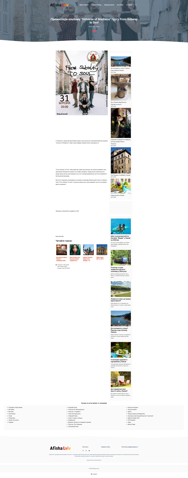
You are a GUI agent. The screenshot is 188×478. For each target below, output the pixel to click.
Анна (98, 26)
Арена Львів (131, 424)
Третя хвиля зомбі (62, 266)
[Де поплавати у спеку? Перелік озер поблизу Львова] (121, 61)
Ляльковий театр (73, 426)
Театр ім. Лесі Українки (75, 424)
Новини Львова (96, 5)
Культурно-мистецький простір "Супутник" (140, 416)
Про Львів (120, 5)
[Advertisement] (82, 127)
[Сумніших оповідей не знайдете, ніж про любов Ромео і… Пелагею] (121, 123)
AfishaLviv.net (96, 468)
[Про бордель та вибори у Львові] (121, 160)
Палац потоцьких (133, 407)
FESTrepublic (131, 420)
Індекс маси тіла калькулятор (94, 460)
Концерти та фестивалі (63, 264)
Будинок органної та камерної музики (79, 422)
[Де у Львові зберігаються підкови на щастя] (121, 87)
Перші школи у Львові (117, 195)
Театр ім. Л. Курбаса (74, 411)
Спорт (10, 416)
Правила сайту (105, 447)
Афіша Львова (84, 5)
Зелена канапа (132, 409)
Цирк (129, 422)
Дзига (129, 411)
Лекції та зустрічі (14, 420)
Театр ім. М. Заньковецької (76, 409)
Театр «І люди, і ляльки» (75, 418)
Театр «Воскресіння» (74, 414)
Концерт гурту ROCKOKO (63, 268)
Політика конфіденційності (130, 447)
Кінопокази (12, 414)
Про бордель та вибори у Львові (120, 175)
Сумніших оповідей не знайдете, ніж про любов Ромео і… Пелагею (121, 142)
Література (12, 418)
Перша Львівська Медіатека (136, 414)
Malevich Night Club (133, 418)
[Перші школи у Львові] (121, 186)
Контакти (85, 447)
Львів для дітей (109, 5)
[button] (136, 4)
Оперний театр (72, 407)
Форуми (11, 422)
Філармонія (71, 420)
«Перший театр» (73, 416)
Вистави (11, 411)
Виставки (11, 409)
